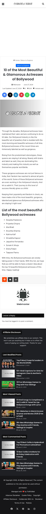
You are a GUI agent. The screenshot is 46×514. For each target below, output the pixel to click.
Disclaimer (39, 499)
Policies (29, 503)
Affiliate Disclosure (10, 499)
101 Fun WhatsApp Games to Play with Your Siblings (29, 383)
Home (17, 60)
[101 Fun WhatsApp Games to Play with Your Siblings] (8, 385)
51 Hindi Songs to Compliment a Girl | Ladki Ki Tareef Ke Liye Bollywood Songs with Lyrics (30, 402)
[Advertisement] (23, 32)
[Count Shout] (23, 4)
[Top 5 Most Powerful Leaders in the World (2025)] (8, 363)
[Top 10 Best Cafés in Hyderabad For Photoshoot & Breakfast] (8, 445)
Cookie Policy (26, 495)
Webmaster (17, 85)
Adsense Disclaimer (13, 495)
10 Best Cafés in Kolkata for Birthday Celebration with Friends (28, 454)
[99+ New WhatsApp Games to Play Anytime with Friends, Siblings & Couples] (8, 425)
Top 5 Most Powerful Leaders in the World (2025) (30, 361)
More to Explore (27, 60)
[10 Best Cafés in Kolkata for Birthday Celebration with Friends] (8, 454)
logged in (15, 321)
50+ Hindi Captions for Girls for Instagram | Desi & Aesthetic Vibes (30, 373)
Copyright (36, 495)
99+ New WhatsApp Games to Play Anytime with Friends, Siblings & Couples (29, 425)
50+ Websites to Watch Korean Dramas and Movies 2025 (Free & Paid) (30, 413)
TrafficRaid (31, 491)
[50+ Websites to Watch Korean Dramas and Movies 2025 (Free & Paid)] (8, 414)
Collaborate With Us (26, 499)
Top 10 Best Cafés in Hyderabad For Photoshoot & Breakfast (30, 443)
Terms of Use (19, 503)
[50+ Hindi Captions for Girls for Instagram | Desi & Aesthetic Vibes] (8, 373)
